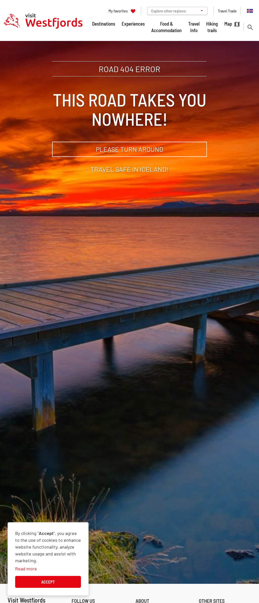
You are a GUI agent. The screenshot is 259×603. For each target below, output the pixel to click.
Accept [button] (48, 581)
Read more (26, 568)
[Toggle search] (250, 27)
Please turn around (129, 149)
